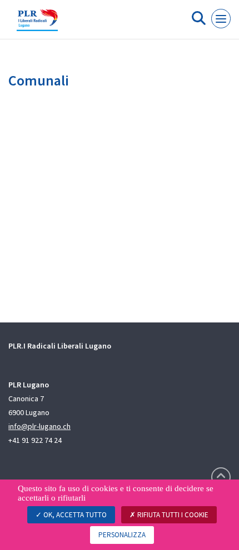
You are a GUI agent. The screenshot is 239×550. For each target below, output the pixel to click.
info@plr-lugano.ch (39, 426)
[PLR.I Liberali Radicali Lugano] (37, 24)
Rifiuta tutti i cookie (172, 514)
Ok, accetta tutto (74, 514)
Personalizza (122, 534)
